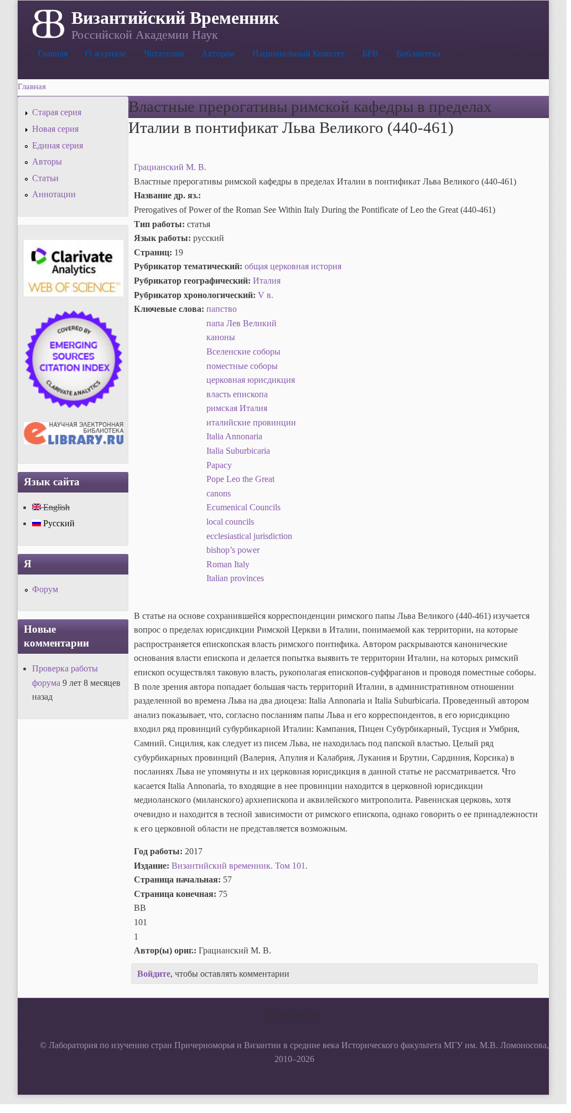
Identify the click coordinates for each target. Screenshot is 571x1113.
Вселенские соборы (243, 351)
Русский (58, 523)
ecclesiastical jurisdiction (249, 536)
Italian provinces (235, 578)
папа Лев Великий (241, 323)
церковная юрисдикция (250, 379)
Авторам (218, 53)
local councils (230, 521)
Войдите (153, 973)
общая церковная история (293, 266)
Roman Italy (228, 564)
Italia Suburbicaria (238, 450)
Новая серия (55, 129)
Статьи (45, 178)
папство (221, 309)
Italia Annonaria (234, 436)
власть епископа (237, 394)
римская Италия (236, 408)
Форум (45, 589)
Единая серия (57, 145)
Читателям (164, 53)
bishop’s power (232, 550)
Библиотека (418, 53)
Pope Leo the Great (240, 479)
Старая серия (56, 112)
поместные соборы (242, 366)
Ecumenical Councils (243, 507)
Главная (53, 53)
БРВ (370, 53)
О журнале (105, 53)
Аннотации (54, 194)
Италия (267, 280)
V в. (265, 295)
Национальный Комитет (298, 53)
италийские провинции (251, 422)
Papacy (219, 465)
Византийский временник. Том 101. (240, 865)
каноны (220, 337)
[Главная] (47, 22)
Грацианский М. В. (170, 167)
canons (218, 493)
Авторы (47, 161)
